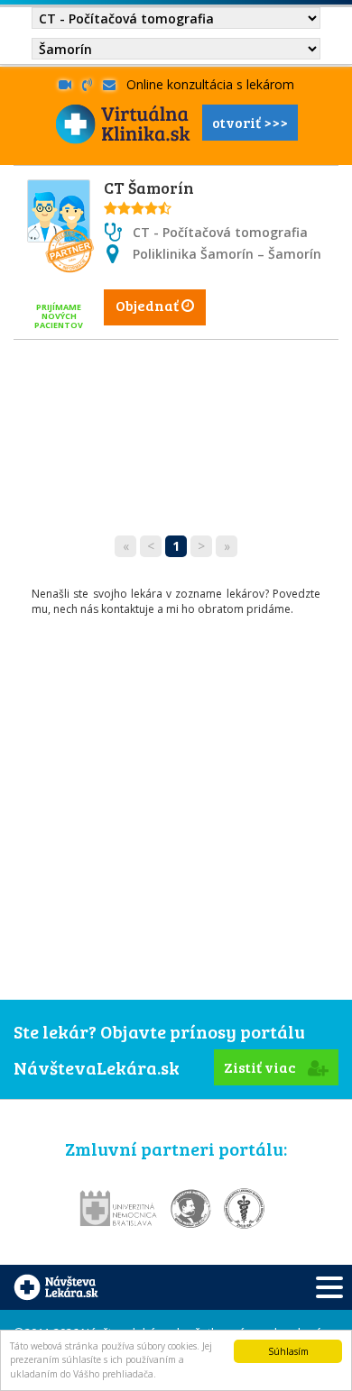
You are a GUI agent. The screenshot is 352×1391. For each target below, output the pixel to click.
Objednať (148, 305)
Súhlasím (288, 1351)
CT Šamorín (149, 187)
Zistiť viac (261, 1066)
